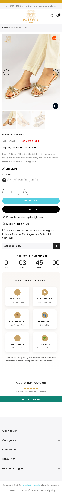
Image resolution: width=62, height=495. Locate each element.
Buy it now (31, 209)
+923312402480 (15, 6)
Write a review (31, 399)
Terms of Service (29, 490)
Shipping (6, 147)
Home (5, 28)
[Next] (56, 72)
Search (13, 490)
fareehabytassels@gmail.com (42, 6)
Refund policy (48, 490)
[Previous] (6, 72)
